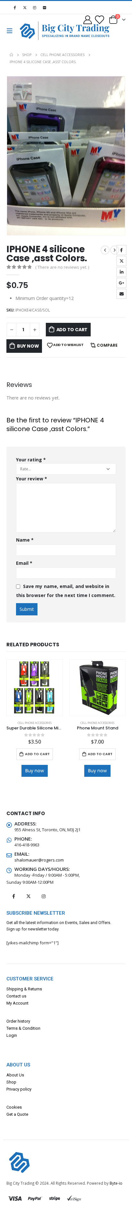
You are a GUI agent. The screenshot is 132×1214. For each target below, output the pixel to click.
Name (25, 540)
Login (11, 1035)
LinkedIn (121, 272)
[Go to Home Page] (11, 54)
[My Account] (88, 19)
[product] (34, 688)
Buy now (28, 346)
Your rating (31, 460)
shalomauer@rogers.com (39, 860)
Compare (107, 345)
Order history (18, 1021)
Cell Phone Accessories (35, 723)
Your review (31, 479)
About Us (15, 1075)
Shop (11, 1082)
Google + (121, 283)
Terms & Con (18, 1028)
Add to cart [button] (37, 754)
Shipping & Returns (24, 989)
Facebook (121, 250)
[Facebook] (15, 7)
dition (35, 1028)
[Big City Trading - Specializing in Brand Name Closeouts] (30, 30)
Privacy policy (18, 1089)
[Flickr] (44, 7)
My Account (17, 1003)
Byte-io (116, 1183)
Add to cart (72, 329)
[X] (25, 7)
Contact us (16, 996)
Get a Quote (17, 1114)
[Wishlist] (99, 19)
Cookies (14, 1107)
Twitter (121, 261)
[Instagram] (34, 7)
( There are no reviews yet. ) (62, 267)
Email (121, 294)
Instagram (43, 896)
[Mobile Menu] (11, 30)
